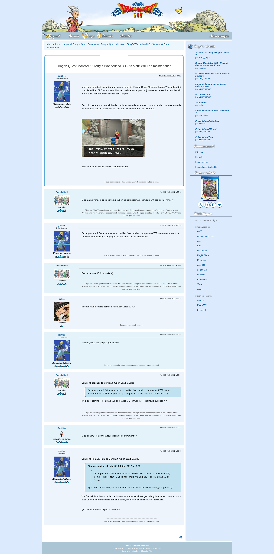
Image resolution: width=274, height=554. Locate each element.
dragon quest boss (205, 236)
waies (199, 289)
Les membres (201, 162)
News (96, 44)
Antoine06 (203, 115)
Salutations (200, 102)
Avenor (200, 300)
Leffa (201, 105)
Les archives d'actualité (206, 167)
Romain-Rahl (62, 192)
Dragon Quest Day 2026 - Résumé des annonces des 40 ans (211, 64)
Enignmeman (205, 78)
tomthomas (202, 279)
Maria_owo (202, 260)
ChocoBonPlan (146, 551)
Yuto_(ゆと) (204, 57)
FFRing (127, 548)
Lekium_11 (202, 250)
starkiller (201, 274)
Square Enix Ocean (152, 548)
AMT (199, 231)
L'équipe (199, 152)
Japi (199, 241)
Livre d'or (199, 157)
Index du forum (53, 44)
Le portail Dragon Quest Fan (77, 44)
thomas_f (203, 68)
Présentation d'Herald (205, 129)
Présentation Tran (204, 137)
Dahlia (62, 299)
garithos (62, 76)
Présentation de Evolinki (207, 121)
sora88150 (202, 270)
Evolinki (202, 123)
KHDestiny (138, 548)
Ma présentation (203, 94)
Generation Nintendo (130, 551)
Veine (199, 284)
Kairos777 (201, 305)
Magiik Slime (203, 255)
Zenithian (62, 428)
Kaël (199, 245)
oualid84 (201, 265)
